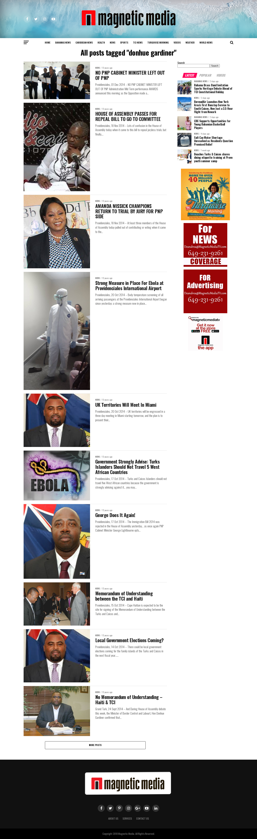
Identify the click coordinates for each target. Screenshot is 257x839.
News (112, 42)
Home (47, 42)
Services (127, 818)
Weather (190, 42)
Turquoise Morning (158, 42)
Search (181, 62)
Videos (177, 42)
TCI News (137, 42)
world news (205, 42)
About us (113, 818)
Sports (124, 42)
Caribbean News (84, 42)
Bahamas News (63, 42)
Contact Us (142, 818)
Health (101, 42)
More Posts (95, 745)
